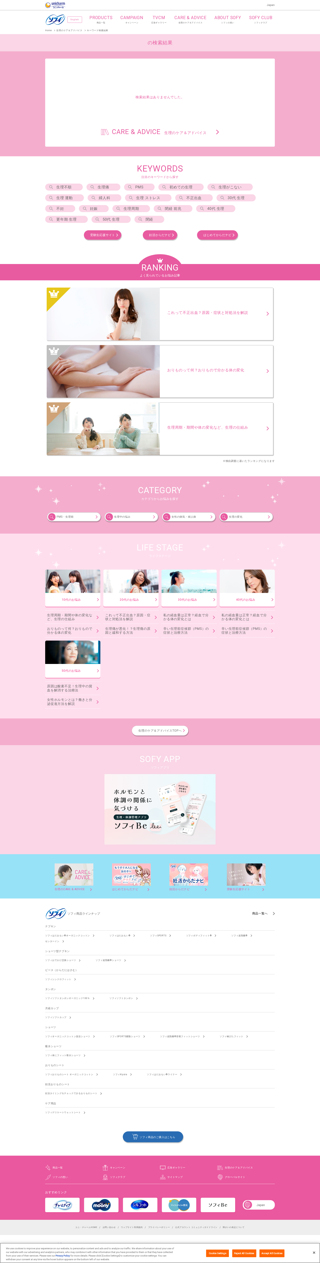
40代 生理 (215, 208)
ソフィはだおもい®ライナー (162, 1074)
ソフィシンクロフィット (58, 979)
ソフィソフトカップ (55, 1017)
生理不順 (64, 187)
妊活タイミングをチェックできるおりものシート (71, 1093)
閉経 (149, 219)
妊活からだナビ (160, 235)
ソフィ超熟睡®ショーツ (108, 960)
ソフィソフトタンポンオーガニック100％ (67, 998)
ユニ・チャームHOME (86, 1227)
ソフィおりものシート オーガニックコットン (69, 1074)
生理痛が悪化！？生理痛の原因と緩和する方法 (127, 631)
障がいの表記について (234, 1227)
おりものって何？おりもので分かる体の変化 (69, 631)
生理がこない (230, 187)
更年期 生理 (66, 219)
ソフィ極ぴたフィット (231, 1036)
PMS (139, 187)
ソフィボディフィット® (199, 935)
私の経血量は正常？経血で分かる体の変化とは (186, 617)
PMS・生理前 (65, 516)
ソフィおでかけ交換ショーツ (60, 960)
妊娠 (94, 208)
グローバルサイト (235, 1177)
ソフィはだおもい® (119, 935)
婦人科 (104, 198)
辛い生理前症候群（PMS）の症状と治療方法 (186, 631)
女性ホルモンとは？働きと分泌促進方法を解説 (69, 702)
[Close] (314, 1253)
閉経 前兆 (173, 208)
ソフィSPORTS (158, 935)
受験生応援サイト (102, 235)
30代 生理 (236, 198)
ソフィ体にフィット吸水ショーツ (63, 1055)
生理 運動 (64, 198)
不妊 (60, 208)
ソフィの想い (60, 1177)
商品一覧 (58, 1167)
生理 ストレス (148, 198)
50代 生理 (111, 219)
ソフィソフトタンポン (121, 998)
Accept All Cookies (271, 1253)
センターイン (52, 941)
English (75, 19)
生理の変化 (236, 516)
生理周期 (131, 208)
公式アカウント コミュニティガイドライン (196, 1227)
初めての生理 (181, 187)
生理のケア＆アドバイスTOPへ (160, 730)
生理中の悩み (122, 516)
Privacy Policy (63, 1255)
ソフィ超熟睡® (239, 935)
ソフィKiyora (120, 1074)
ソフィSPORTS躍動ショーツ (125, 1036)
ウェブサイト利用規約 (132, 1227)
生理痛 (103, 187)
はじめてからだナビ (217, 235)
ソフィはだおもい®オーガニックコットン (67, 935)
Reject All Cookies (244, 1253)
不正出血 (194, 198)
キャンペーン (117, 1167)
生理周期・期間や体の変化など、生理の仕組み (69, 617)
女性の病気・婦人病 (183, 516)
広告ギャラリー (176, 1167)
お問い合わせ (109, 1227)
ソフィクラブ (117, 1177)
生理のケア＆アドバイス (239, 1167)
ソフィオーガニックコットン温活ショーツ (67, 1036)
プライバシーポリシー (159, 1227)
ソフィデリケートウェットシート (63, 1112)
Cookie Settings (217, 1253)
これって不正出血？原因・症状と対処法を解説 (127, 617)
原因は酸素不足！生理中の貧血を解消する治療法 (69, 688)
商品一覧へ (260, 913)
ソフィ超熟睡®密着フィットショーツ (180, 1036)
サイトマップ (175, 1177)
